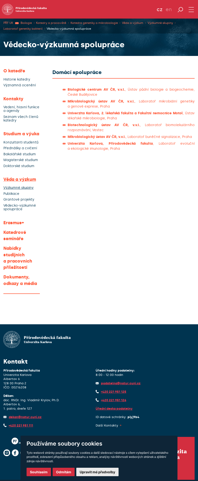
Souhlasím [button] (39, 472)
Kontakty (13, 99)
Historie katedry (16, 79)
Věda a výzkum (132, 23)
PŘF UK (8, 23)
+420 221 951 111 (21, 425)
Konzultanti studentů (20, 142)
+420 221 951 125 (113, 391)
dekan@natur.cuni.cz (25, 417)
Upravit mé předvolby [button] (97, 472)
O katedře (14, 71)
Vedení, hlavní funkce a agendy (21, 109)
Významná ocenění (19, 85)
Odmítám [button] (63, 472)
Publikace (11, 194)
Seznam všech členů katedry (20, 118)
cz (160, 9)
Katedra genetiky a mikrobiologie (94, 23)
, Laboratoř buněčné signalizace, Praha (130, 137)
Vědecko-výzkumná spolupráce (69, 28)
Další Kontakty (107, 425)
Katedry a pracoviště (51, 23)
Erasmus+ (13, 222)
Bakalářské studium (19, 154)
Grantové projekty (18, 199)
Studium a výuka (21, 133)
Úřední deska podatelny (114, 408)
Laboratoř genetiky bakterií (22, 28)
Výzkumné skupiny (160, 23)
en (169, 9)
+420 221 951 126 (113, 400)
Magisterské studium (20, 160)
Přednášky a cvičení (20, 148)
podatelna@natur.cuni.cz (121, 383)
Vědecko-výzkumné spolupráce (19, 207)
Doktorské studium (18, 166)
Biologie (26, 23)
